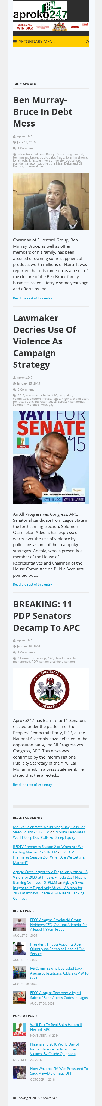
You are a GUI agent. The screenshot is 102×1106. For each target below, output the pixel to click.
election (35, 398)
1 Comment (26, 148)
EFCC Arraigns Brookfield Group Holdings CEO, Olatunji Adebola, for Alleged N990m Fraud (58, 925)
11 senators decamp (32, 658)
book (43, 157)
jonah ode (20, 160)
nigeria (66, 398)
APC (54, 395)
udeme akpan (34, 166)
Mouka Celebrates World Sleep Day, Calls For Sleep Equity (49, 835)
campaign (65, 395)
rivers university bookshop (61, 160)
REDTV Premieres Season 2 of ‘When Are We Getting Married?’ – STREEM (48, 849)
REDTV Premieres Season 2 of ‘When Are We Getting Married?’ (49, 857)
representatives (46, 401)
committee (20, 398)
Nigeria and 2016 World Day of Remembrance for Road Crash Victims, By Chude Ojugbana (54, 1049)
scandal (18, 163)
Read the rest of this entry (32, 298)
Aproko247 (49, 1098)
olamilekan (80, 398)
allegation (25, 154)
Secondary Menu (36, 41)
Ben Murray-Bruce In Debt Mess (42, 111)
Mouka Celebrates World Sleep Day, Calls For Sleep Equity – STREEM (49, 829)
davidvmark (63, 658)
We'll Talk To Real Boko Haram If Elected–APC (56, 1027)
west (44, 404)
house (46, 398)
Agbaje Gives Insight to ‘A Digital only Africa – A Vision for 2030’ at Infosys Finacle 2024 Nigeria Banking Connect (48, 890)
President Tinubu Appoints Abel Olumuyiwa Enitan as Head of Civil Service (57, 949)
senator (30, 163)
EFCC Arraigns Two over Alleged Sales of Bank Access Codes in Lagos (59, 995)
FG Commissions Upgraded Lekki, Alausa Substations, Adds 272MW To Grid (59, 973)
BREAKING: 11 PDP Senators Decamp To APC (46, 615)
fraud (60, 157)
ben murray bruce (25, 157)
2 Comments (26, 652)
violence (33, 404)
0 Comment (26, 389)
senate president (51, 661)
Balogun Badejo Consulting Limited (58, 154)
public (29, 401)
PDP (35, 661)
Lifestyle (35, 160)
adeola (45, 395)
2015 (21, 395)
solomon (19, 404)
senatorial (77, 401)
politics (18, 401)
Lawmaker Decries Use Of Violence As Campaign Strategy (44, 341)
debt (52, 157)
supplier (43, 163)
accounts (32, 395)
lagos (56, 398)
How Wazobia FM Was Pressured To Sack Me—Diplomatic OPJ (59, 1071)
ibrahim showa (76, 157)
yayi (51, 404)
